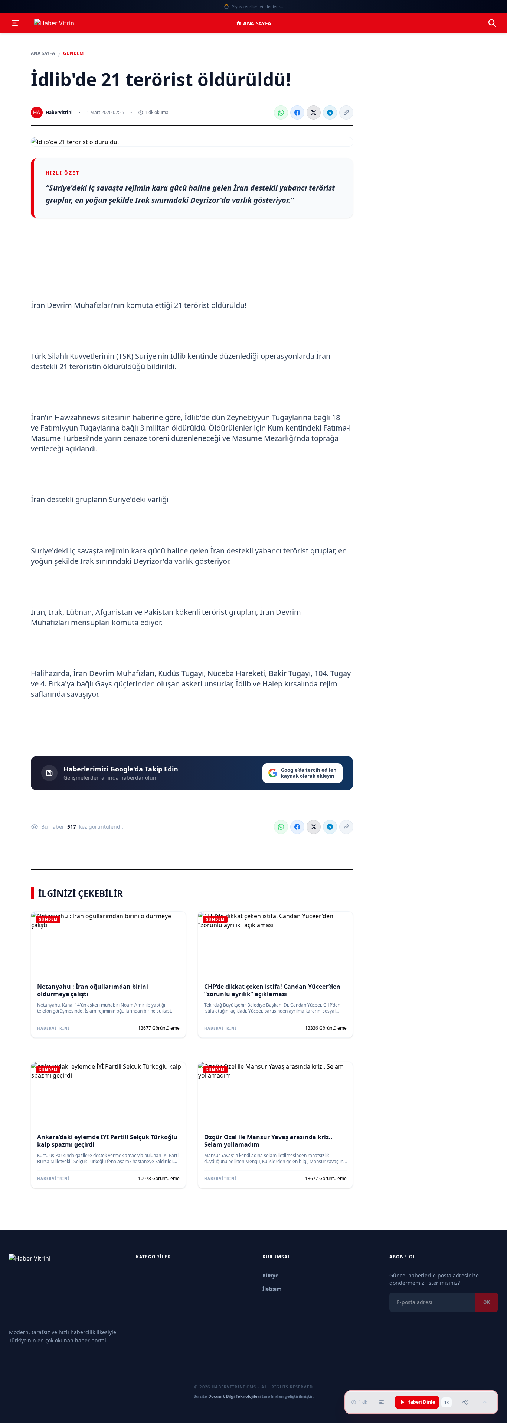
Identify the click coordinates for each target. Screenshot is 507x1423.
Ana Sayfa (257, 23)
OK (486, 1302)
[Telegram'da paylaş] (330, 112)
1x (446, 1402)
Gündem (73, 53)
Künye (270, 1275)
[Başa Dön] (484, 1402)
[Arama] (492, 23)
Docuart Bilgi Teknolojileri (234, 1396)
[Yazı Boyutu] (381, 1402)
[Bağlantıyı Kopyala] (346, 112)
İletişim (272, 1288)
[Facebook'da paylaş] (297, 112)
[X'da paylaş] (313, 112)
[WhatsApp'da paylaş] (281, 112)
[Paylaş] (465, 1402)
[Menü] (15, 23)
